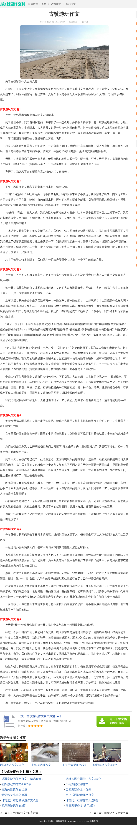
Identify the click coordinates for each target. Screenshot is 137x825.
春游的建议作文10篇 (14, 789)
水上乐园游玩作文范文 (80, 794)
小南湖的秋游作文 (77, 784)
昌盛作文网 (61, 821)
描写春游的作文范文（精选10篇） (22, 778)
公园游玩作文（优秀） (80, 789)
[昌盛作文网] (12, 5)
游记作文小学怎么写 (14, 794)
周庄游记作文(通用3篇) (80, 805)
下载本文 (84, 22)
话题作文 (56, 4)
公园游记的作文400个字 (16, 784)
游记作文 (71, 4)
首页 (43, 4)
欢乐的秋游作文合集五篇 (113, 812)
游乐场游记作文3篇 (13, 805)
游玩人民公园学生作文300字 (83, 778)
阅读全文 (73, 22)
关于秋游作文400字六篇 (24, 812)
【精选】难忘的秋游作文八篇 (20, 800)
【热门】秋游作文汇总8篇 (82, 800)
